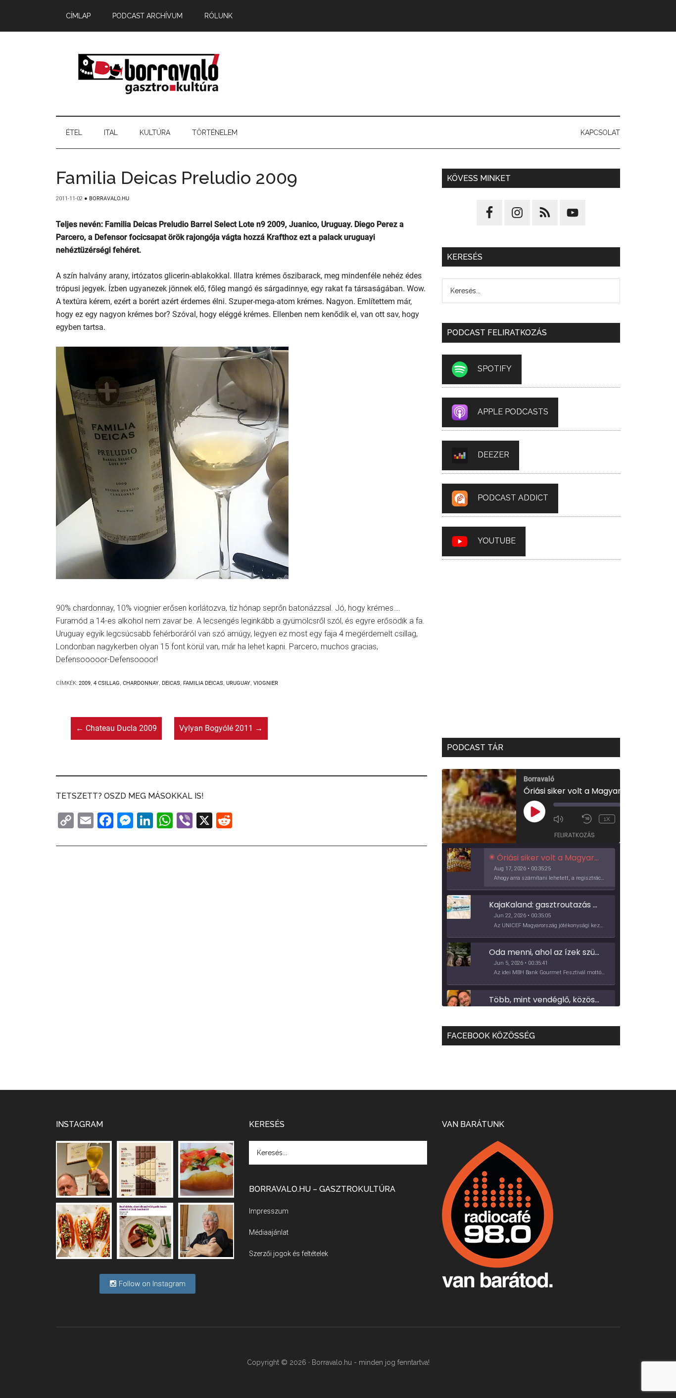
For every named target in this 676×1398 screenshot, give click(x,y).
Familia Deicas (203, 683)
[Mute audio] (565, 819)
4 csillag (107, 683)
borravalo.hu (150, 73)
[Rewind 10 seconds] (588, 819)
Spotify (495, 368)
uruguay (238, 683)
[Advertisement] (440, 73)
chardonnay (141, 683)
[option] (531, 869)
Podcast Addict (513, 497)
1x (607, 818)
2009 (85, 683)
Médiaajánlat (269, 1232)
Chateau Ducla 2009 (116, 728)
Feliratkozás (574, 835)
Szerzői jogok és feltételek (288, 1254)
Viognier (265, 683)
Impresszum (269, 1211)
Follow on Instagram (151, 1283)
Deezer (493, 454)
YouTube (497, 540)
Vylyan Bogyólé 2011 (221, 728)
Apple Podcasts (513, 411)
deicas (171, 683)
